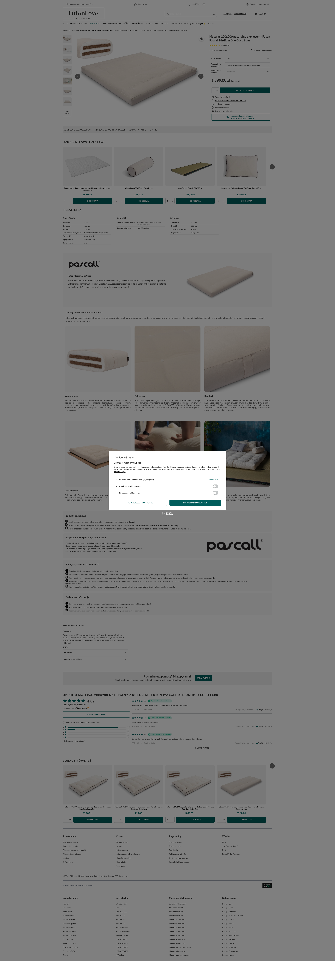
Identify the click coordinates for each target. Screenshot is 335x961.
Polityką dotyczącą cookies (173, 467)
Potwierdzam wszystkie (195, 503)
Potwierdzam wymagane (140, 503)
